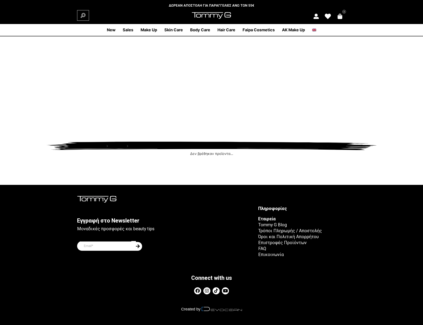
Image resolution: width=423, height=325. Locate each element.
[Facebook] (197, 290)
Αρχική (99, 146)
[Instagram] (206, 290)
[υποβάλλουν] (139, 246)
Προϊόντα (117, 146)
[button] (148, 30)
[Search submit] (83, 15)
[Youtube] (225, 290)
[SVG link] (316, 16)
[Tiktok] (216, 290)
